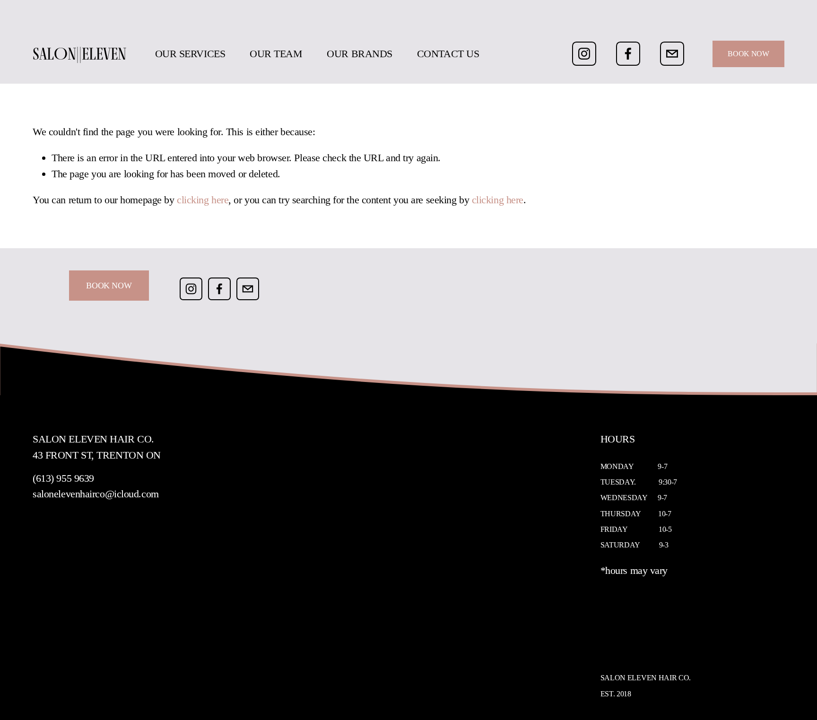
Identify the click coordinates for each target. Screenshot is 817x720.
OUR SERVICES (190, 54)
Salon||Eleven (79, 53)
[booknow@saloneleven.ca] (672, 54)
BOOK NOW (748, 54)
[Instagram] (584, 54)
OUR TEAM (276, 54)
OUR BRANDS (359, 54)
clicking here (202, 200)
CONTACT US (448, 54)
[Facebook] (628, 54)
